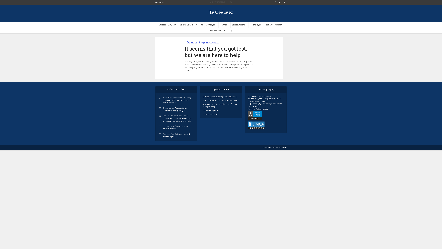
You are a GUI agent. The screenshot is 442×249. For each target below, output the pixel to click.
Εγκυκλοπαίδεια (217, 30)
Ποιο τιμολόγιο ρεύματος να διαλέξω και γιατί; (220, 100)
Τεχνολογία (255, 25)
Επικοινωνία (267, 147)
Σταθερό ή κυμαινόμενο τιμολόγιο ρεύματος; (220, 97)
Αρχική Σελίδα (186, 25)
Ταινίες (223, 25)
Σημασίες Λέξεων (274, 25)
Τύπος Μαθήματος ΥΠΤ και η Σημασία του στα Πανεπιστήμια (177, 100)
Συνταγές (210, 25)
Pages (284, 147)
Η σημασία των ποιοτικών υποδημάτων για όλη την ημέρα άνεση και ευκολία (177, 118)
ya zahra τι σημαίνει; (210, 114)
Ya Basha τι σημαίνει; (211, 110)
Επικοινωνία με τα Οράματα (258, 101)
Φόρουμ (199, 25)
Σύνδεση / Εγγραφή (167, 25)
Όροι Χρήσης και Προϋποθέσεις (259, 96)
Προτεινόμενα (238, 25)
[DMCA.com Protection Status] (256, 125)
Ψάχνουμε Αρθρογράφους (258, 109)
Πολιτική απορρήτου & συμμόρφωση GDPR (264, 99)
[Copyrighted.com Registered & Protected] (255, 115)
